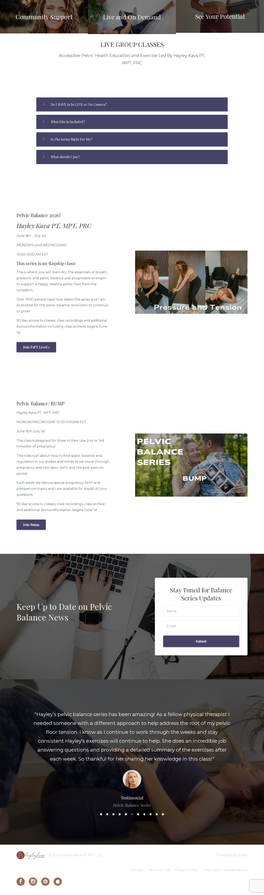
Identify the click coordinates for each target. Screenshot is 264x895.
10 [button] (157, 814)
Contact (137, 870)
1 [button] (101, 814)
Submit (201, 641)
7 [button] (138, 814)
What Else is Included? (68, 122)
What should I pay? (65, 157)
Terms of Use (159, 870)
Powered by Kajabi (232, 855)
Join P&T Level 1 (36, 347)
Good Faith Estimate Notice (225, 870)
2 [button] (107, 814)
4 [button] (120, 814)
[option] (132, 755)
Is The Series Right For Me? (71, 139)
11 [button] (163, 814)
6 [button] (132, 814)
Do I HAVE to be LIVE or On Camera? (79, 104)
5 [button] (126, 814)
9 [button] (151, 814)
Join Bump (31, 524)
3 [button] (113, 814)
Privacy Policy (186, 870)
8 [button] (144, 814)
